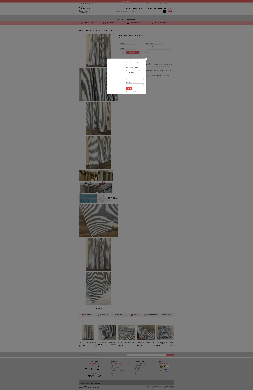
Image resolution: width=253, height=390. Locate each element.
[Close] (146, 59)
